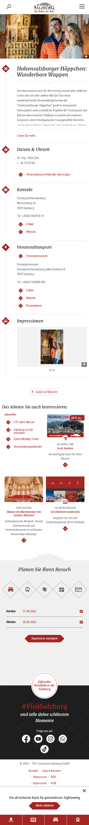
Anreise (11, 611)
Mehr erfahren (45, 805)
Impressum (40, 783)
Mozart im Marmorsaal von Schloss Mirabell (24, 513)
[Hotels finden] (55, 820)
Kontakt (33, 771)
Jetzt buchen (65, 448)
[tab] (10, 589)
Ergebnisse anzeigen (44, 638)
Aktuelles (10, 414)
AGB (53, 783)
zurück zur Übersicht (46, 392)
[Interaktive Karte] (11, 820)
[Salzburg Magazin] (33, 820)
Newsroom (40, 777)
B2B (53, 777)
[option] (52, 347)
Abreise (11, 622)
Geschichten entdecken (65, 512)
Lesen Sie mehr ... (27, 135)
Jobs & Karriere (51, 771)
